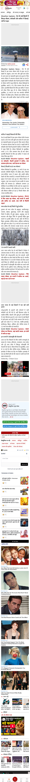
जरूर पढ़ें (5, 697)
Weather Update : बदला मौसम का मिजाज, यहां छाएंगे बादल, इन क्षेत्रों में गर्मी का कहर (15, 331)
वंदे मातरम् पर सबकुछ (18, 12)
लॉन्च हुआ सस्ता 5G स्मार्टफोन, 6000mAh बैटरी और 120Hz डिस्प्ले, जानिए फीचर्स (6, 765)
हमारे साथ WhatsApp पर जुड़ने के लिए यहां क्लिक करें (15, 422)
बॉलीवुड (9, 12)
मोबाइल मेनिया (7, 754)
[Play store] (24, 8)
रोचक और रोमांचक (17, 446)
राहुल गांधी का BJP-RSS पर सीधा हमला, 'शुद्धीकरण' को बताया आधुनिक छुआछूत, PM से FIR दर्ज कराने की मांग (17, 749)
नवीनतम (5, 739)
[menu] (2, 8)
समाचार (3, 12)
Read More (8, 373)
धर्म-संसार (12, 443)
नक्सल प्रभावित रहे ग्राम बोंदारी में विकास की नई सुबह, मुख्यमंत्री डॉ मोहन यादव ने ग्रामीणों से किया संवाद (6, 749)
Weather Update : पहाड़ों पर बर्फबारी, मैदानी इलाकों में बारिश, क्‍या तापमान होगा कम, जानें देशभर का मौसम (15, 161)
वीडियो (5, 712)
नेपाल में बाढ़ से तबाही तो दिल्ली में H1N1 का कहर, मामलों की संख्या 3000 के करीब (16, 707)
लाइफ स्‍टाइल (5, 443)
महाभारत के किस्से (21, 443)
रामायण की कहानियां (6, 446)
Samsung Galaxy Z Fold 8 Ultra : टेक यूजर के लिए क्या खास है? (17, 765)
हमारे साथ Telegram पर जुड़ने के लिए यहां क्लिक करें (15, 426)
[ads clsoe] (29, 773)
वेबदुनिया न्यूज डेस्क (11, 64)
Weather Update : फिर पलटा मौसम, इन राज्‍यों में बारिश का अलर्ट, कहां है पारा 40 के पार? (15, 276)
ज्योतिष (25, 440)
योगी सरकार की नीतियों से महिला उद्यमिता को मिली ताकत (13, 436)
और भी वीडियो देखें (6, 715)
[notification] (27, 8)
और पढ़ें (11, 417)
